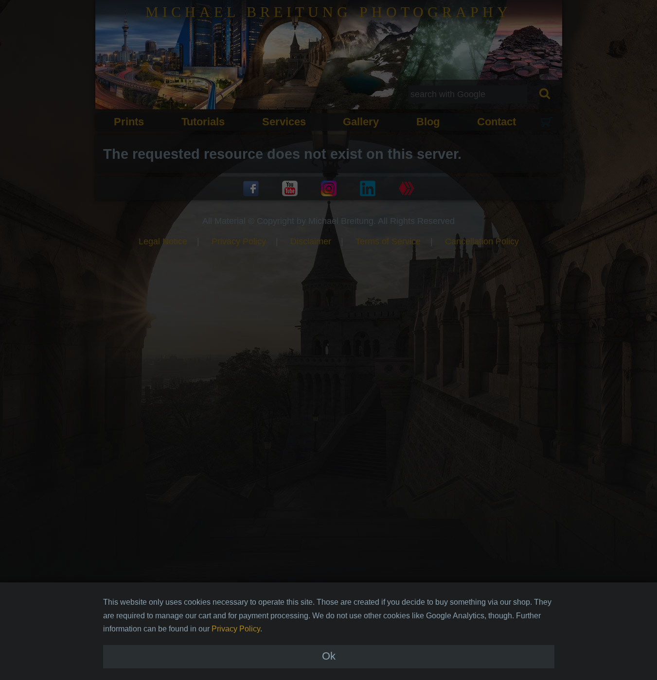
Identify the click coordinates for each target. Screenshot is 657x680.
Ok (329, 656)
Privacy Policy (236, 629)
